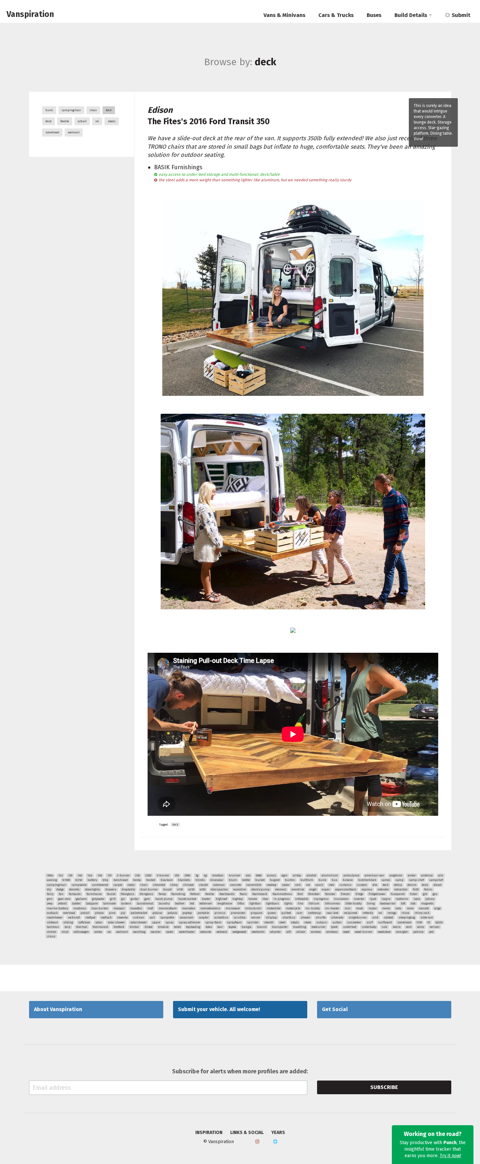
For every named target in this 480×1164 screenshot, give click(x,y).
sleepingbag (407, 917)
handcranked (187, 899)
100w (50, 875)
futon (413, 894)
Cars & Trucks (336, 15)
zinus (51, 936)
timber (134, 927)
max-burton (99, 908)
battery (92, 880)
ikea (265, 899)
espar (326, 889)
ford (300, 894)
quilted (286, 913)
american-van (374, 875)
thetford (119, 927)
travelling (299, 927)
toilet (177, 927)
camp (400, 880)
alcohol (311, 875)
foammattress (282, 894)
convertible (254, 885)
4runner (234, 875)
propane (256, 913)
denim (412, 885)
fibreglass (146, 894)
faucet (111, 894)
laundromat (145, 903)
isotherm (402, 899)
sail (152, 917)
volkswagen (81, 931)
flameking (178, 894)
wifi (288, 931)
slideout (52, 922)
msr (348, 908)
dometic (74, 889)
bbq (105, 880)
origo (437, 908)
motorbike (273, 908)
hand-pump (164, 899)
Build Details (410, 15)
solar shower (116, 922)
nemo (386, 908)
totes (209, 927)
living (371, 903)
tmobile (163, 927)
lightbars (272, 903)
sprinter (253, 922)
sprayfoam (234, 922)
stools (112, 121)
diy (49, 889)
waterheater (187, 931)
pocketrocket (139, 913)
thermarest (100, 927)
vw (109, 931)
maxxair (119, 908)
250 (137, 875)
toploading (193, 927)
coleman (219, 885)
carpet (118, 885)
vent (408, 927)
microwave (233, 908)
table (439, 922)
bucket (259, 880)
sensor (255, 917)
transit (261, 927)
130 (70, 875)
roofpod (90, 917)
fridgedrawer (377, 894)
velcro (396, 927)
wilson (300, 931)
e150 (180, 889)
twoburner (319, 927)
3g (197, 875)
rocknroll (74, 917)
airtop (297, 875)
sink (375, 917)
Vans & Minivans (284, 15)
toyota (232, 927)
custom (362, 885)
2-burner (123, 875)
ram (299, 913)
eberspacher (219, 889)
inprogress (321, 899)
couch (319, 885)
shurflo (321, 917)
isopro (386, 899)
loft (403, 903)
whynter (275, 931)
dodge (60, 889)
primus (220, 913)
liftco (240, 903)
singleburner (358, 917)
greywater (98, 899)
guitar (135, 899)
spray (169, 922)
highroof (221, 899)
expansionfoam (345, 889)
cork (298, 885)
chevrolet (159, 885)
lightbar (255, 903)
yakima (418, 931)
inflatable (301, 899)
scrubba (240, 917)
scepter (204, 917)
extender (383, 889)
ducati (167, 889)
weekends (258, 931)
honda (252, 899)
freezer (345, 894)
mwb (359, 908)
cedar (131, 885)
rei (97, 121)
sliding (68, 922)
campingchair (71, 110)
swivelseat (52, 132)
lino (300, 903)
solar (98, 922)
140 (80, 875)
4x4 (248, 875)
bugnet (275, 880)
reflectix (368, 913)
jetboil (62, 903)
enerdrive (298, 889)
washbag (139, 931)
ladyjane (92, 903)
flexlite (64, 121)
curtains (345, 885)
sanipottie (167, 917)
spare (156, 922)
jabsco (429, 899)
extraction (401, 889)
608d (259, 875)
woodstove (384, 931)
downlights (92, 889)
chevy (174, 885)
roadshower (54, 917)
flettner (195, 894)
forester (330, 894)
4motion (217, 875)
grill (113, 899)
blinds (200, 880)
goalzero (81, 899)
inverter (359, 899)
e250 (191, 889)
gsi (123, 899)
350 (177, 875)
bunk (49, 110)
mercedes (188, 908)
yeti (431, 931)
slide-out (427, 917)
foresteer (314, 894)
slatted (388, 917)
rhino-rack (422, 913)
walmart (73, 132)
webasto (205, 931)
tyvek (334, 927)
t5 (428, 922)
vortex (98, 931)
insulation (341, 899)
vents (420, 927)
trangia (246, 927)
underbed (349, 927)
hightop (237, 899)
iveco (417, 899)
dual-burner (149, 889)
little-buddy (353, 903)
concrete (235, 885)
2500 (148, 875)
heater (206, 899)
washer (156, 931)
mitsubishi (253, 908)
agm (284, 875)
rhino (405, 913)
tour (220, 927)
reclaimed (350, 913)
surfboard (385, 922)
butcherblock (367, 880)
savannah (186, 917)
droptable (128, 889)
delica (398, 885)
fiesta (162, 894)
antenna (427, 875)
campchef (436, 880)
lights (288, 903)
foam (243, 894)
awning (52, 880)
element (280, 889)
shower (305, 917)
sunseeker (354, 922)
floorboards (226, 894)
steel (282, 922)
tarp (68, 927)
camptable (79, 885)
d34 (375, 885)
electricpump (260, 889)
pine (112, 913)
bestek (150, 880)
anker (412, 875)
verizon (435, 927)
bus (334, 880)
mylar (373, 908)
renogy (392, 913)
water (169, 931)
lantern (126, 903)
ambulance (351, 875)
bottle (246, 880)
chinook (188, 885)
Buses (374, 15)
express (367, 889)
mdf (150, 908)
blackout (166, 880)
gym (147, 899)
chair (93, 110)
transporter (280, 927)
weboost (221, 931)
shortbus (288, 917)
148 (100, 875)
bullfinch (306, 880)
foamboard (259, 894)
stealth (269, 922)
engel (313, 889)
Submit (461, 15)
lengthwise (224, 903)
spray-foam (213, 922)
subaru (321, 922)
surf (370, 922)
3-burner (163, 875)
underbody (369, 927)
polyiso (157, 913)
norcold (424, 908)
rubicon (138, 917)
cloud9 (203, 885)
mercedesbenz (210, 908)
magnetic (427, 903)
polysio (172, 913)
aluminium (330, 875)
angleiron (396, 875)
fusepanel (398, 894)
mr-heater (332, 908)
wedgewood (239, 931)
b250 (78, 880)
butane (348, 880)
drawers (110, 889)
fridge (359, 894)
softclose (84, 922)
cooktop (272, 885)
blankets (184, 880)
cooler (286, 885)
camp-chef (416, 880)
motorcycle (293, 908)
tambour (53, 927)
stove (307, 922)
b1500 (66, 880)
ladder (76, 903)
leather (179, 903)
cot (308, 885)
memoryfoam (168, 908)
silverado (337, 917)
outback (52, 913)
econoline (239, 889)
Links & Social (247, 1132)
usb (384, 927)
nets (398, 908)
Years (278, 1132)
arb (440, 875)
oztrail (82, 121)
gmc (50, 899)
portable (203, 913)
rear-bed (332, 913)
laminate (109, 903)
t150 (419, 922)
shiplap (271, 917)
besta (137, 880)
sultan (337, 922)
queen (272, 913)
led (192, 903)
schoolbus (221, 917)
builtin (290, 880)
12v (60, 875)
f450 (416, 889)
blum (233, 880)
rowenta (122, 917)
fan (61, 894)
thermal (81, 927)
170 (109, 875)
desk (48, 121)
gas (435, 894)
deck (109, 110)
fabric (428, 889)
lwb (413, 903)
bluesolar (216, 880)
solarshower (138, 922)
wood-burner (363, 931)
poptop (187, 913)
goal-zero (64, 899)
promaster (238, 913)
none (410, 908)
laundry (164, 903)
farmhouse (94, 894)
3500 (187, 875)
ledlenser (206, 903)
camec (386, 880)
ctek (331, 885)
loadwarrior (387, 903)
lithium (314, 903)
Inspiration (208, 1132)
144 (90, 875)
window (316, 931)
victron (51, 931)
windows (332, 931)
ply (123, 913)
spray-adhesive (189, 922)
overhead (69, 913)
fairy (50, 894)
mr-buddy (313, 908)
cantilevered (100, 885)
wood (346, 931)
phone (99, 913)
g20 (425, 894)
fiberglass (127, 894)
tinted (148, 927)
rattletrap (314, 913)
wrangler (402, 931)
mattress (79, 908)
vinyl (65, 931)
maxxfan (136, 908)
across (271, 875)
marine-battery (57, 908)
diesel (437, 885)
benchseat (121, 880)
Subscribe (384, 1087)
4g (205, 875)
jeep (50, 903)
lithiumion (332, 903)
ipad (373, 899)
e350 (202, 889)
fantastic (75, 894)
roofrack (106, 917)
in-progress (282, 899)
